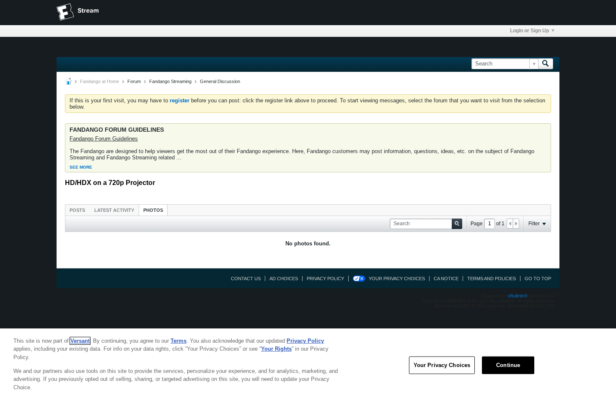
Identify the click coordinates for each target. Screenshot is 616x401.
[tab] (77, 210)
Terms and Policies (491, 278)
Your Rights (276, 349)
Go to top (538, 278)
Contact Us (246, 278)
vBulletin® (517, 295)
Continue (508, 365)
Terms (178, 341)
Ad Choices (283, 278)
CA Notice (446, 278)
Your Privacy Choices (397, 278)
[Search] (545, 63)
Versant (80, 341)
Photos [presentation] (153, 210)
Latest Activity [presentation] (114, 210)
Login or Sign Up (529, 31)
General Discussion (220, 81)
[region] (308, 364)
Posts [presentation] (77, 210)
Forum (134, 81)
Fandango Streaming (170, 81)
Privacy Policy (325, 278)
